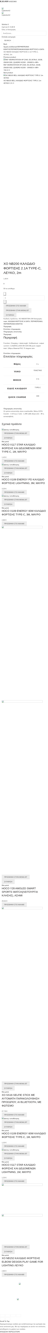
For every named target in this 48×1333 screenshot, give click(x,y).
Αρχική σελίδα (8, 47)
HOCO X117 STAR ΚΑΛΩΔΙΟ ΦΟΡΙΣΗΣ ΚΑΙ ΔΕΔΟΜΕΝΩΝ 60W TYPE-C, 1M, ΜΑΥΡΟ (21, 448)
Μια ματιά (5, 441)
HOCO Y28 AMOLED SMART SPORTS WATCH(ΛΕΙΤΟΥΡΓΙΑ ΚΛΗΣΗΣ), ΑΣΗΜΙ (20, 892)
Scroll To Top (4, 1321)
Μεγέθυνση (7, 260)
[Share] (7, 1315)
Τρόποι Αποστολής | (9, 1310)
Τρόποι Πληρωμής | (24, 1310)
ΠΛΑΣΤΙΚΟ (38, 370)
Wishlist (5, 24)
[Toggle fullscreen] (13, 1315)
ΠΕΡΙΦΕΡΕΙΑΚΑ (16, 49)
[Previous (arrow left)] (2, 1318)
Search (7, 40)
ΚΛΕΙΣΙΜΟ (13, 1)
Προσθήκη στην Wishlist (17, 310)
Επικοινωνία (16, 1312)
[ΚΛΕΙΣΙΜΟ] (2, 1315)
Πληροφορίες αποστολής (12, 332)
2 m (37, 379)
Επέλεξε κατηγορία (8, 37)
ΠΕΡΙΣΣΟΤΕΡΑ (14, 1332)
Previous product (9, 57)
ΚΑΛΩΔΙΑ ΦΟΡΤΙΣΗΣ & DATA (33, 49)
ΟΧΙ (37, 396)
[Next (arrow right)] (7, 1318)
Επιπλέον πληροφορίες (12, 329)
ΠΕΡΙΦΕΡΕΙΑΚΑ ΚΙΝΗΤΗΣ (13, 324)
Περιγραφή (7, 326)
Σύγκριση (10, 315)
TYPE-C (38, 387)
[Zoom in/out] (18, 1315)
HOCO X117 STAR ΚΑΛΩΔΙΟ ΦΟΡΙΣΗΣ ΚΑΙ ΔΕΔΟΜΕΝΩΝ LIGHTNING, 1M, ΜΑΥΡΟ (19, 1168)
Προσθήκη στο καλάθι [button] (14, 461)
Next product (8, 73)
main (15, 47)
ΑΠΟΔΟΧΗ (4, 1332)
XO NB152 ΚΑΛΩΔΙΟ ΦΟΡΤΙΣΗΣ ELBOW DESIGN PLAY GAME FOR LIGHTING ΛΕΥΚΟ (22, 1262)
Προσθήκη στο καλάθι (16, 306)
